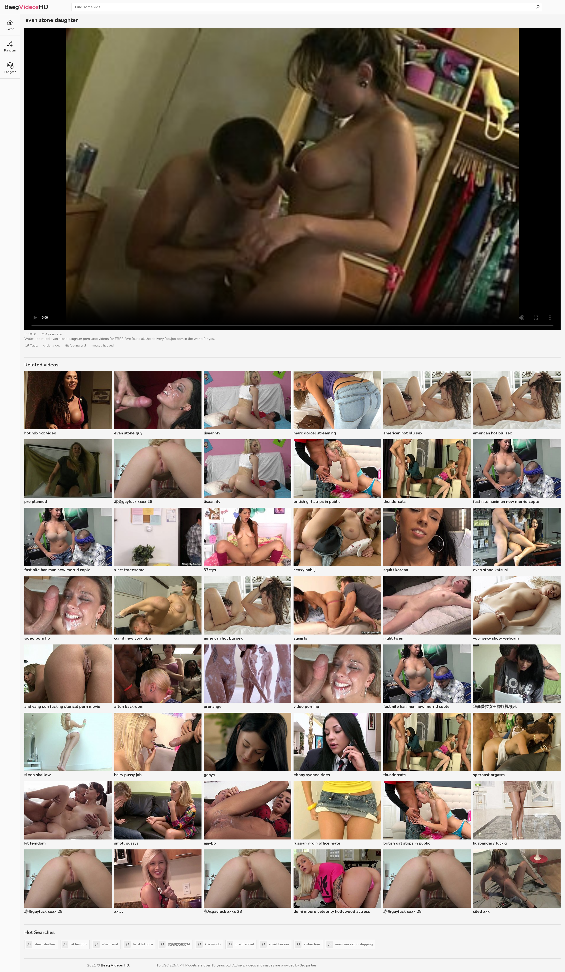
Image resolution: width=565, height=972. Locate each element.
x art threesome (129, 569)
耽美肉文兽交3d (179, 944)
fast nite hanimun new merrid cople (506, 501)
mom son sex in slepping (354, 944)
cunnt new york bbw (133, 638)
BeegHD (26, 7)
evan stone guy (128, 433)
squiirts (300, 638)
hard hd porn (143, 944)
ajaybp (210, 843)
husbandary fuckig (490, 843)
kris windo (213, 944)
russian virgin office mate (317, 843)
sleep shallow (37, 774)
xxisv (118, 911)
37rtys (210, 569)
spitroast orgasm (489, 774)
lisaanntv (212, 433)
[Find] (537, 7)
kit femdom (35, 843)
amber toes (312, 944)
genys (209, 774)
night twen (393, 638)
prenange (213, 706)
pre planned (35, 501)
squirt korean (395, 569)
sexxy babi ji (305, 569)
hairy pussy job (128, 774)
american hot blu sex (402, 433)
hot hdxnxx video (40, 433)
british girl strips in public (317, 501)
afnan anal (110, 944)
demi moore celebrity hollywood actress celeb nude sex (332, 912)
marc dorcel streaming (315, 433)
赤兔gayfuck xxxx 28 (133, 501)
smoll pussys (126, 843)
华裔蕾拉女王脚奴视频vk (495, 706)
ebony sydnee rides (312, 774)
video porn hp (37, 638)
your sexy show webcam (496, 638)
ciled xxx (481, 911)
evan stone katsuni (490, 569)
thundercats (394, 501)
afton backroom (128, 706)
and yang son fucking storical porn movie (62, 706)
